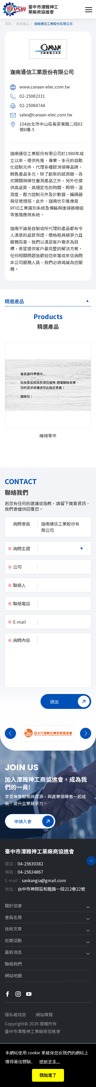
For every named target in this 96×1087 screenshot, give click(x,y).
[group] (48, 390)
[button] (10, 733)
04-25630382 (30, 863)
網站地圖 (13, 976)
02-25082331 (32, 96)
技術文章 (13, 929)
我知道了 (48, 1075)
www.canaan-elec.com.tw (44, 86)
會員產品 (22, 23)
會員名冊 (13, 917)
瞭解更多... (49, 1061)
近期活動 (13, 941)
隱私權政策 (15, 1014)
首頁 (8, 23)
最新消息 (13, 952)
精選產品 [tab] (14, 301)
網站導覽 (44, 1014)
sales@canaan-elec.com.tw (45, 114)
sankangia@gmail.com (44, 880)
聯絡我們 (13, 964)
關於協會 (13, 906)
